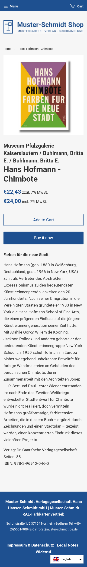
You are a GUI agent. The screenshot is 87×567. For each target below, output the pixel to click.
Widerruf (43, 552)
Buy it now (43, 237)
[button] (67, 559)
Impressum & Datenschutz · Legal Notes (42, 545)
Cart (80, 6)
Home (7, 49)
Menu (13, 6)
